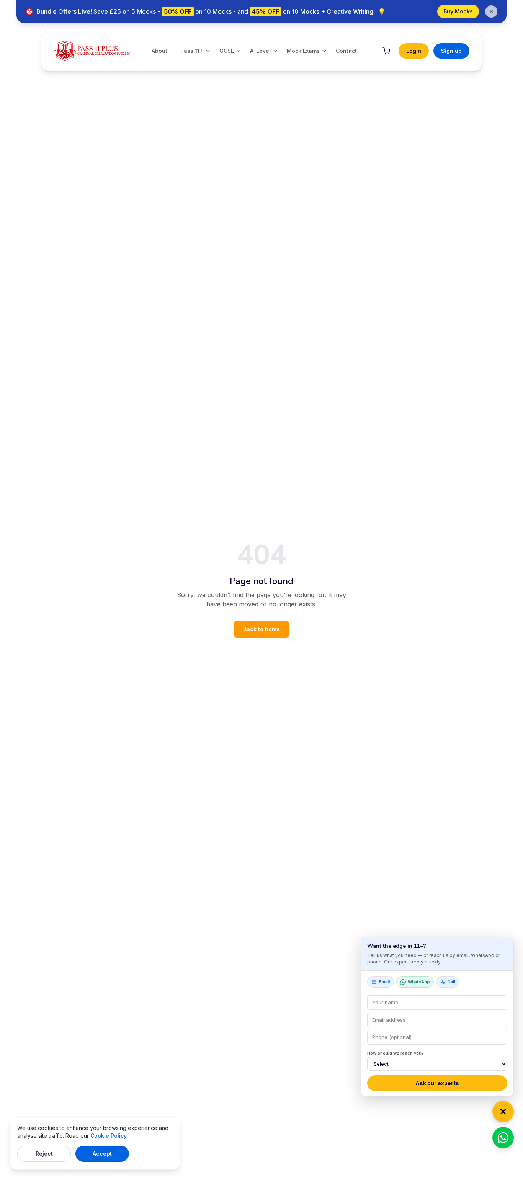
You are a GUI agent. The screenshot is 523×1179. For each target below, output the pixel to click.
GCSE (226, 50)
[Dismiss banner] (491, 11)
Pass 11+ (191, 50)
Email (384, 982)
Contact (346, 50)
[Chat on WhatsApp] (503, 1137)
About (159, 50)
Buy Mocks (458, 11)
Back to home (261, 629)
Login (413, 50)
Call (451, 982)
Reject (44, 1153)
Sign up (451, 50)
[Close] (503, 1111)
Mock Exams (303, 50)
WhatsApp (419, 982)
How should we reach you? (395, 1053)
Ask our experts (437, 1083)
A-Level (260, 50)
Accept (102, 1153)
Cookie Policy (108, 1135)
